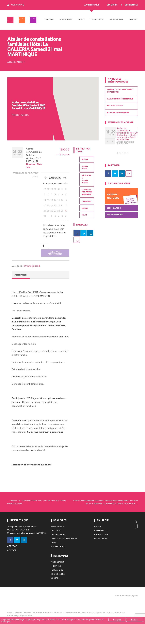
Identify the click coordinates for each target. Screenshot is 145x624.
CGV (117, 595)
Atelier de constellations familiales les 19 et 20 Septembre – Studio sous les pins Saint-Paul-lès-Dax (127, 134)
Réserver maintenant (55, 253)
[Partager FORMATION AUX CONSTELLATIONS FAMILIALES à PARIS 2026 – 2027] (108, 173)
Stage (84, 215)
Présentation (58, 526)
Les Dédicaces (58, 534)
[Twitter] (17, 540)
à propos (49, 20)
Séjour (85, 208)
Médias (54, 542)
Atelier (20, 61)
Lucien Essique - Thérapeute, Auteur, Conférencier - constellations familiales (51, 612)
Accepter (117, 620)
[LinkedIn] (24, 540)
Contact (133, 20)
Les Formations (114, 208)
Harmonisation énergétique (120, 99)
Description (20, 275)
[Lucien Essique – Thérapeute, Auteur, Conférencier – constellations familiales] (21, 20)
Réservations (116, 20)
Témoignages (97, 20)
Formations (57, 570)
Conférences (58, 574)
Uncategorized (32, 265)
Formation (86, 201)
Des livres (112, 5)
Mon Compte (17, 5)
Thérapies (56, 566)
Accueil (11, 61)
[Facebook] (10, 540)
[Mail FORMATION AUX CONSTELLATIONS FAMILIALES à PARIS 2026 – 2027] (128, 173)
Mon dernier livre (113, 196)
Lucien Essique (91, 5)
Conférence (85, 167)
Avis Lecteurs (58, 546)
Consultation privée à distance (87, 191)
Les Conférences (115, 215)
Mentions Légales (130, 595)
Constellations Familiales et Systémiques (120, 91)
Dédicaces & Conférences (86, 179)
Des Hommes (131, 5)
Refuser (134, 620)
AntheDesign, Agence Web (19, 615)
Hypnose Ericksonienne (118, 113)
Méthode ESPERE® (115, 106)
